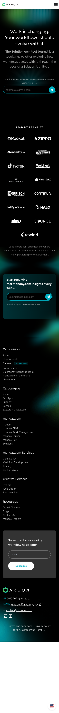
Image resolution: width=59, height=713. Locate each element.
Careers (7, 363)
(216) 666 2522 (15, 598)
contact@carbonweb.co (19, 610)
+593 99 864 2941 (21, 604)
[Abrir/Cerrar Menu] (56, 4)
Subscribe (21, 566)
